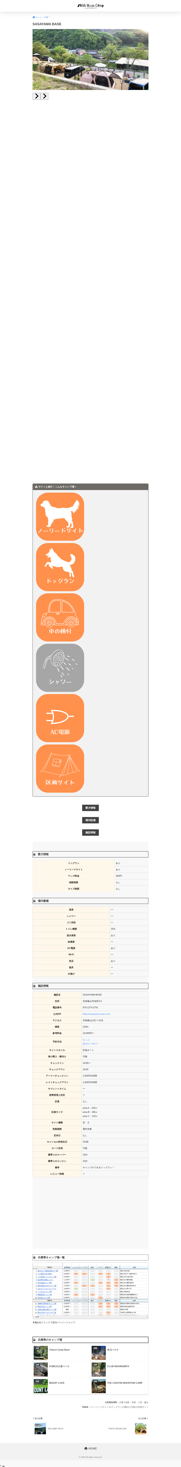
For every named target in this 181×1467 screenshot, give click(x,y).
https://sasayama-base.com (96, 1014)
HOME (92, 1448)
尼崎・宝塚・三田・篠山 (136, 1402)
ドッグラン (116, 1407)
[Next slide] (44, 96)
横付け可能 (130, 1407)
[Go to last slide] (36, 96)
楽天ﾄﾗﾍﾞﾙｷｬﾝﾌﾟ (91, 1044)
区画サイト (143, 1407)
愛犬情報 (90, 807)
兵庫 (37, 1348)
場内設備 (90, 820)
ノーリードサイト (100, 1407)
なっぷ (86, 1039)
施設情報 (90, 832)
